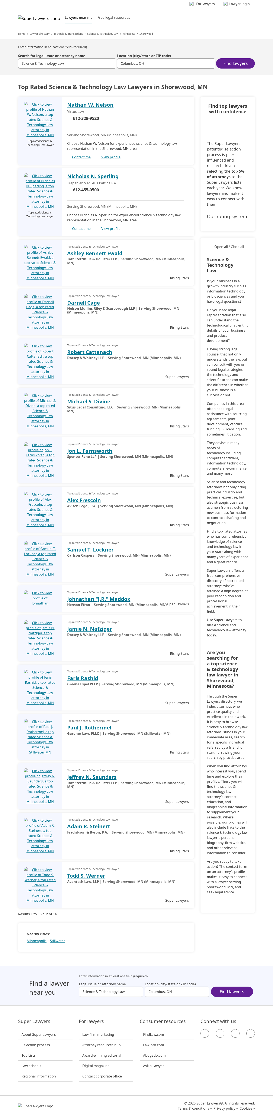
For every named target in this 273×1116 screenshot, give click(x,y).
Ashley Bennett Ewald (94, 253)
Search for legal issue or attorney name (51, 55)
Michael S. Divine (88, 401)
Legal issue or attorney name (102, 984)
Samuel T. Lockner (90, 549)
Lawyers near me (78, 17)
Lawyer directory (39, 34)
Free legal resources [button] (113, 17)
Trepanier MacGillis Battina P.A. (92, 183)
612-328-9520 (86, 118)
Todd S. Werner (86, 875)
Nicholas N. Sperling (93, 176)
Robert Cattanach (89, 351)
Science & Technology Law (102, 34)
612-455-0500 (86, 190)
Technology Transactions (68, 34)
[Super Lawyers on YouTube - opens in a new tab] (235, 1033)
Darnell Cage (83, 302)
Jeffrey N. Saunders (91, 776)
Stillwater (57, 940)
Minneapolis (36, 940)
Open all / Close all (229, 246)
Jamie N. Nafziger (89, 628)
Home (21, 34)
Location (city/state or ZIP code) (144, 55)
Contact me (81, 157)
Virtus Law (75, 111)
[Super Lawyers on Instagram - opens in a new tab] (220, 1033)
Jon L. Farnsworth (89, 450)
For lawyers (91, 1021)
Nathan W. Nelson (90, 104)
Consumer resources (163, 1021)
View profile (111, 157)
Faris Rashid (82, 678)
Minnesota (129, 34)
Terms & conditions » (195, 1108)
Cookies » (247, 1108)
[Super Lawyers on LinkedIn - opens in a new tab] (250, 1033)
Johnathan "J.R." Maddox (98, 598)
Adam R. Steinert (88, 826)
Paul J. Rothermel (89, 727)
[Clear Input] (111, 63)
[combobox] (67, 63)
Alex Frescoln (84, 500)
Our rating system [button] (227, 216)
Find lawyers (235, 63)
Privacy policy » (225, 1108)
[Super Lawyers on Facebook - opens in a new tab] (204, 1033)
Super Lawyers (34, 1021)
